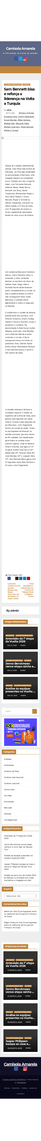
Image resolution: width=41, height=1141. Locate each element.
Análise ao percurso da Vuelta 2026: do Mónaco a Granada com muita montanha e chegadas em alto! (20, 877)
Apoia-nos (33, 1088)
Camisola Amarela (20, 48)
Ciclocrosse (9, 789)
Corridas (26, 84)
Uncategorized (10, 820)
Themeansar (21, 1082)
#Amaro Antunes (26, 113)
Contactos (20, 1094)
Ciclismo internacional (13, 84)
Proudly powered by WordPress (14, 1079)
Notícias (28, 660)
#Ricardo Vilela (22, 123)
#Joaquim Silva (10, 116)
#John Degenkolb (26, 116)
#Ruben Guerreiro (12, 127)
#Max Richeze (24, 120)
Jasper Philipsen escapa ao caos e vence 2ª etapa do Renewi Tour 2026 (19, 866)
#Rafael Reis (9, 123)
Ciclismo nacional (11, 783)
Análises (9, 685)
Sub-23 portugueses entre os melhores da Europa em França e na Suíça (20, 914)
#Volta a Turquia (11, 130)
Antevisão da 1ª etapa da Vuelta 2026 (19, 640)
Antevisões (10, 635)
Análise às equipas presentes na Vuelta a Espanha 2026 (20, 691)
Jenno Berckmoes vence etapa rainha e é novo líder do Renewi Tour (18, 847)
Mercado (8, 808)
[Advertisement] (20, 20)
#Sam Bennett (27, 127)
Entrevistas (9, 801)
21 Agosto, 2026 (15, 970)
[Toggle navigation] (22, 70)
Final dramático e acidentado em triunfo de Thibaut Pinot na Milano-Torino (27, 590)
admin (9, 110)
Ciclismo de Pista (11, 771)
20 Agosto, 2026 (15, 1022)
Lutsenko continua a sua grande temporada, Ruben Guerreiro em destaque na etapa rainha (14, 591)
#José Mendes (10, 120)
